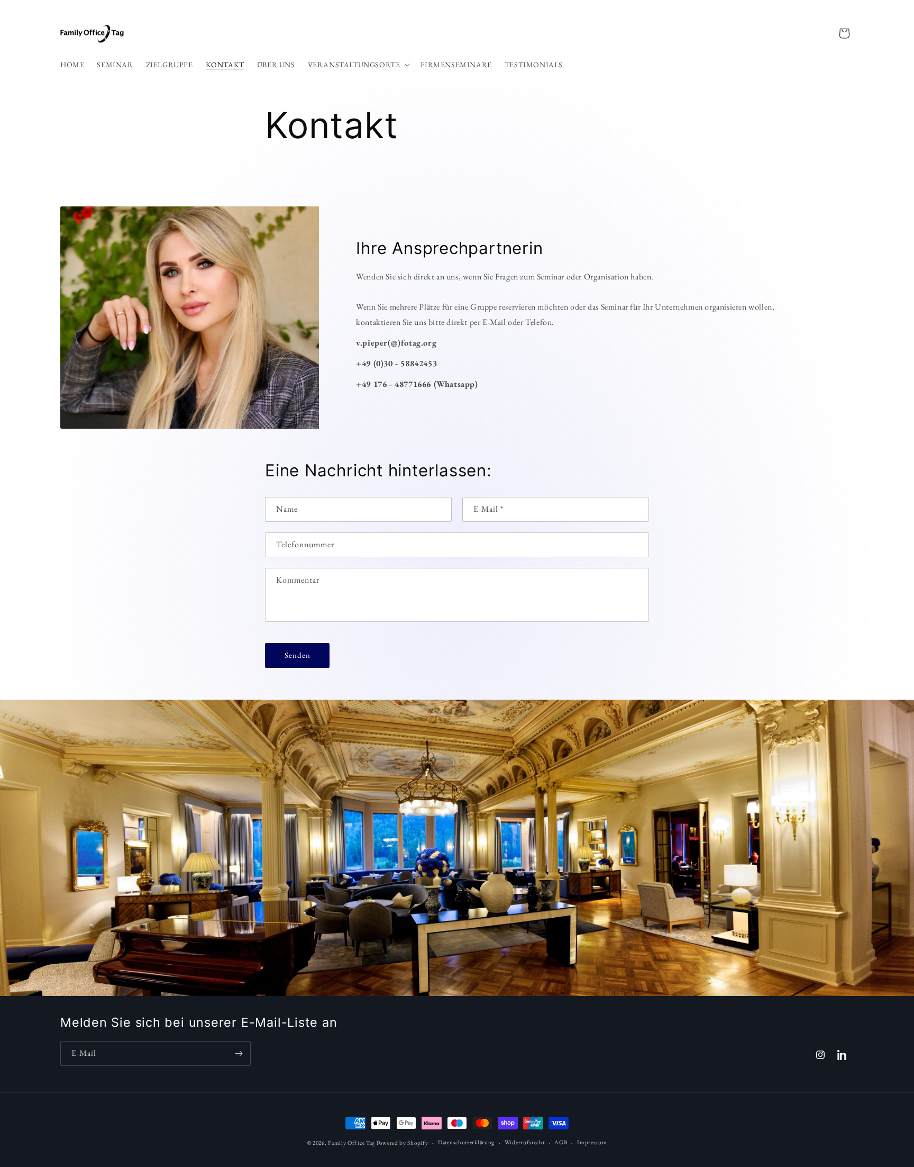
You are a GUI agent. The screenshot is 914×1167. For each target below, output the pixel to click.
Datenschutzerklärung (466, 1142)
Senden (297, 655)
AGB (560, 1142)
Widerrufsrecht (525, 1142)
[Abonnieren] (238, 1053)
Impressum (592, 1142)
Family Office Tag (351, 1142)
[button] (358, 64)
